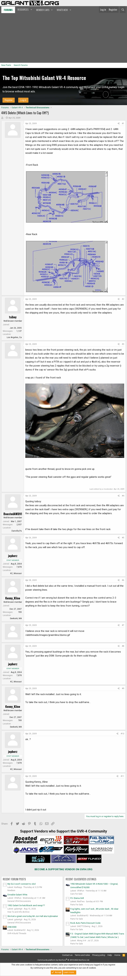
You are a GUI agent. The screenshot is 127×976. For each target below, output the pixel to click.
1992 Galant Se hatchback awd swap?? (26, 905)
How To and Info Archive (18, 912)
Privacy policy (98, 955)
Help (109, 955)
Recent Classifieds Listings (81, 879)
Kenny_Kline (12, 598)
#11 (122, 776)
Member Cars (42, 10)
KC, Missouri (16, 573)
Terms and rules (82, 955)
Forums (8, 10)
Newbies (11, 890)
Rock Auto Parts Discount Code (85, 923)
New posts (6, 65)
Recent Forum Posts (14, 879)
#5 (123, 538)
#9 (123, 688)
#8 (123, 646)
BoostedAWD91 (12, 514)
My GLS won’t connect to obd (21, 884)
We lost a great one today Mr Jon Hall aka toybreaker (32, 916)
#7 (123, 625)
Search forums (21, 65)
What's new (62, 10)
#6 (123, 580)
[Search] (123, 9)
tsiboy (13, 317)
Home (117, 955)
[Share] (119, 124)
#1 (123, 123)
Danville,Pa (17, 531)
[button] (24, 9)
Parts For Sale (76, 904)
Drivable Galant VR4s (17, 894)
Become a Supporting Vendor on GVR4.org (63, 869)
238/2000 (11, 927)
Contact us (67, 955)
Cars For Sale (76, 894)
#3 (123, 344)
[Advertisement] (63, 38)
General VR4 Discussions (19, 901)
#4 (123, 496)
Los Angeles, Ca (14, 337)
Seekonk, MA (16, 618)
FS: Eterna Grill (77, 898)
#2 (123, 299)
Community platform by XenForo (64, 960)
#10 (122, 733)
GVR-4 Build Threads (16, 933)
